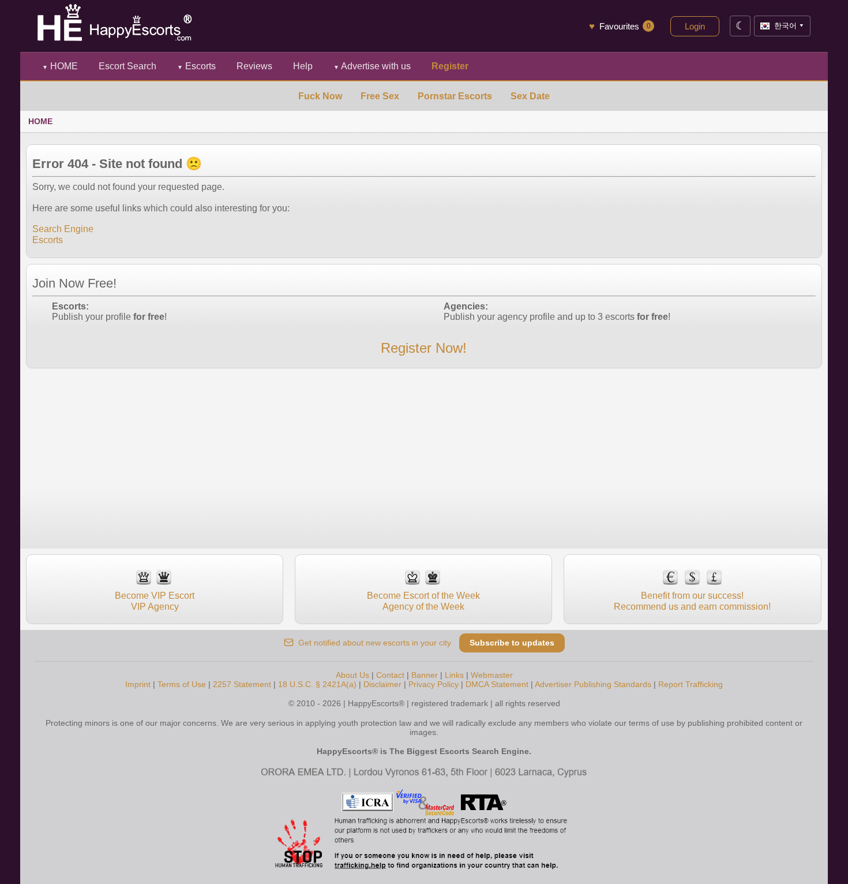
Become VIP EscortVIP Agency (154, 601)
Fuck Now (320, 96)
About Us (352, 675)
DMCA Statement (497, 684)
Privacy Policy (433, 684)
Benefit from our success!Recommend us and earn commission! (692, 601)
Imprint (138, 684)
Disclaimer (382, 684)
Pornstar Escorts (455, 96)
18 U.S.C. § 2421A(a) (317, 684)
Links (454, 675)
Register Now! (424, 348)
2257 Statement (242, 684)
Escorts (196, 66)
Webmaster (492, 675)
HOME (60, 66)
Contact (390, 675)
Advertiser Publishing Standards (593, 684)
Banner (424, 675)
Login (695, 26)
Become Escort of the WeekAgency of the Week (423, 601)
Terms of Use (181, 684)
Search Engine (62, 229)
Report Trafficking (690, 684)
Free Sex (380, 96)
